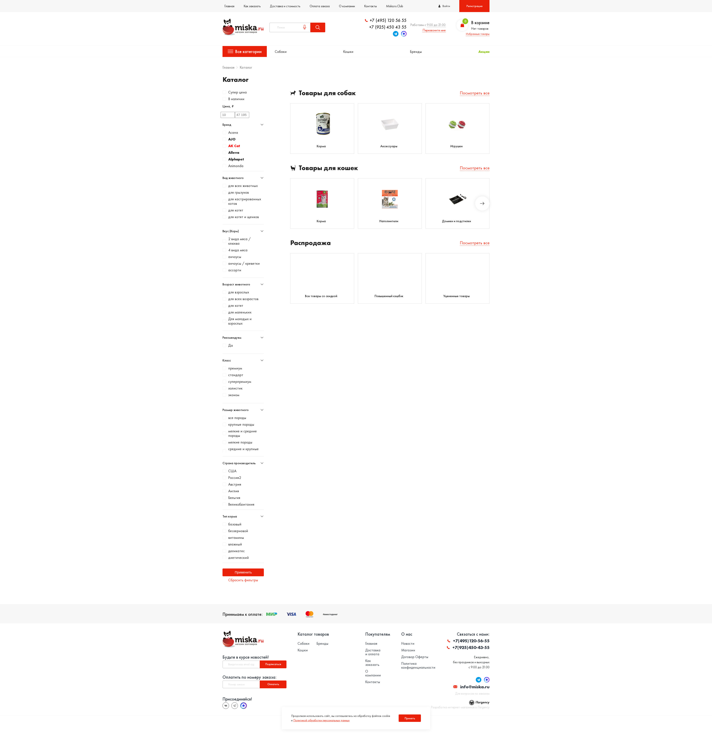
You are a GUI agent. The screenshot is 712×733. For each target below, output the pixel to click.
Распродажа (310, 243)
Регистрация (474, 6)
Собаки (281, 51)
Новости (407, 643)
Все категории (248, 51)
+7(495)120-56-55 (471, 641)
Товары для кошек (328, 168)
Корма (321, 146)
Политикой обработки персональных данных (321, 720)
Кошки (348, 51)
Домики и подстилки (456, 221)
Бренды (416, 51)
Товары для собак (327, 93)
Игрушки (456, 146)
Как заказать (252, 6)
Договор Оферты (414, 657)
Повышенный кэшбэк (389, 296)
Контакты (370, 6)
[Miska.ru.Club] (234, 705)
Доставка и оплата (372, 652)
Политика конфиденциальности (418, 665)
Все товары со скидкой (321, 296)
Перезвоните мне (434, 30)
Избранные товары (478, 34)
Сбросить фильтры (243, 580)
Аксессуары (388, 146)
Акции (484, 51)
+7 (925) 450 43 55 (388, 27)
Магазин (408, 650)
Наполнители (388, 221)
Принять (410, 718)
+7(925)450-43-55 (471, 647)
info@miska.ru (475, 687)
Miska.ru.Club (394, 6)
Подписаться (273, 664)
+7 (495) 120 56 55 (388, 20)
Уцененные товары (456, 296)
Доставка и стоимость (285, 6)
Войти (446, 6)
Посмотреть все (475, 93)
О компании (347, 6)
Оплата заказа (320, 6)
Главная (229, 6)
